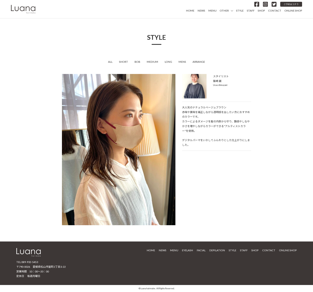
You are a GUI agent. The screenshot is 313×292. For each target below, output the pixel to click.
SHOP (261, 10)
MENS (182, 61)
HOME (190, 10)
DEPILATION (217, 250)
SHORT (123, 61)
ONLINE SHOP (293, 10)
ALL (110, 61)
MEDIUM (152, 61)
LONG (168, 61)
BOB (137, 61)
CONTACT (274, 10)
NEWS (201, 10)
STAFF (250, 10)
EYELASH (187, 250)
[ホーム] (23, 8)
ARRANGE (199, 61)
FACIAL (201, 250)
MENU (212, 10)
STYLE (240, 10)
